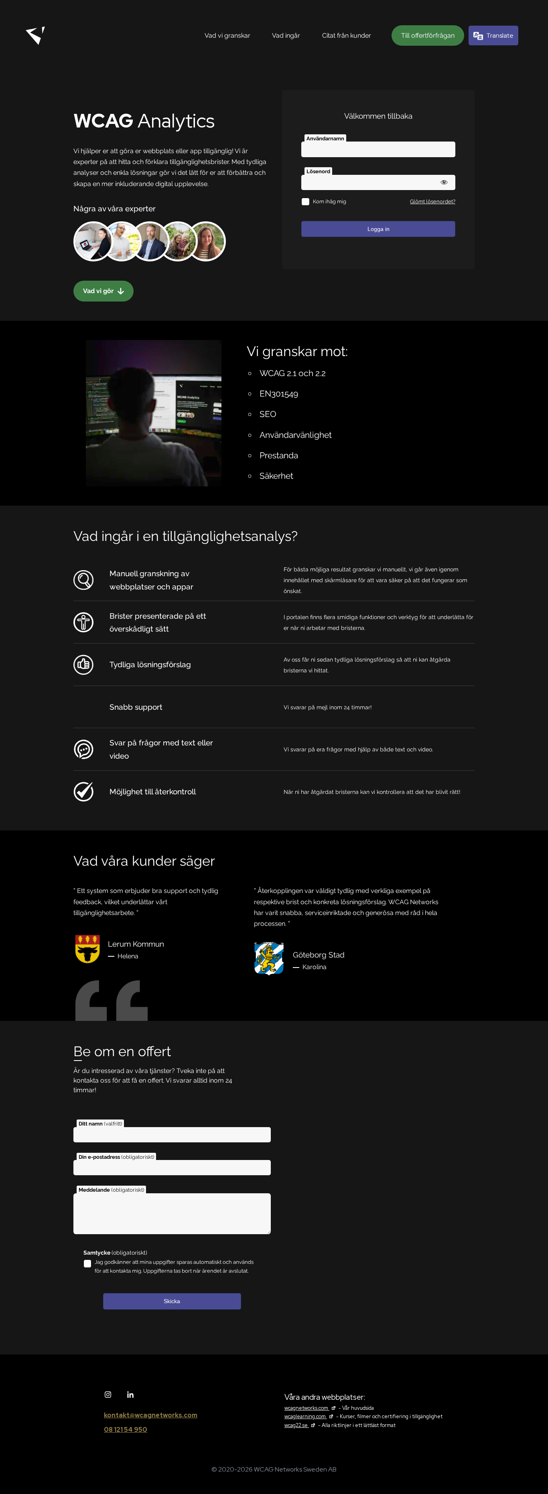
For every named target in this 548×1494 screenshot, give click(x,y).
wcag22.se (300, 1425)
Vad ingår (286, 35)
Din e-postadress (116, 1157)
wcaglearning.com (309, 1416)
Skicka (172, 1301)
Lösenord (318, 171)
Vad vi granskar (227, 35)
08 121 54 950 (125, 1429)
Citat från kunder (346, 35)
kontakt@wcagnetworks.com (150, 1415)
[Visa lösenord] (444, 182)
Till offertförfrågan (428, 35)
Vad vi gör (99, 291)
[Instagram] (108, 1395)
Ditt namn (100, 1124)
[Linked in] (130, 1395)
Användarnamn (325, 139)
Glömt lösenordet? (432, 201)
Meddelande (111, 1190)
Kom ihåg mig (329, 201)
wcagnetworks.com (310, 1408)
